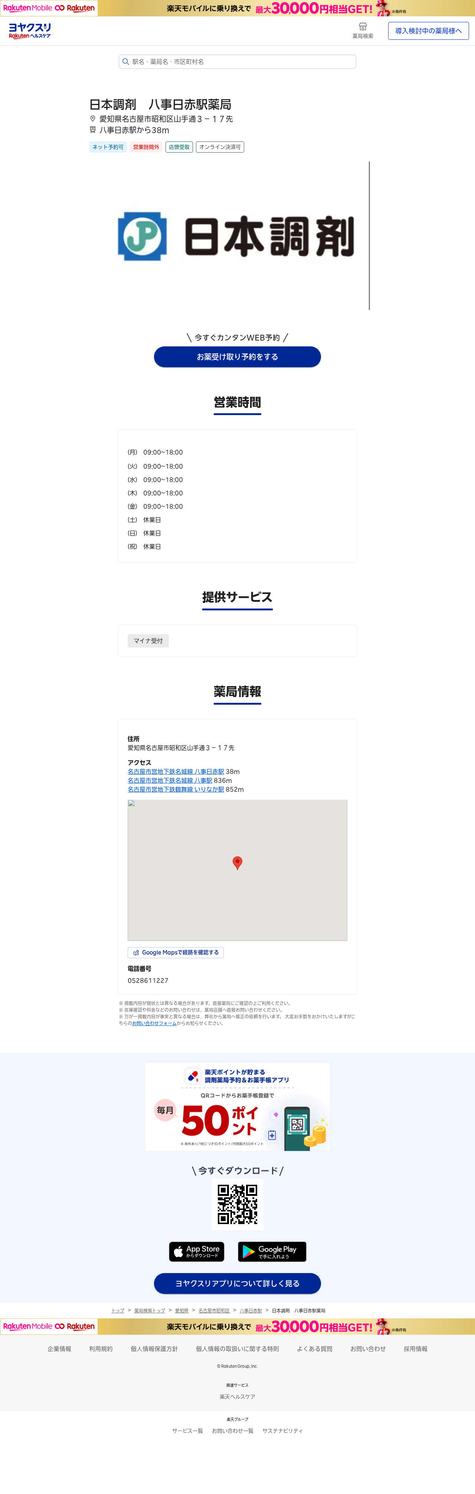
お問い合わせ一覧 (232, 1430)
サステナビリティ (282, 1430)
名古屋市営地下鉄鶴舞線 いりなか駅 (176, 789)
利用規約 (101, 1349)
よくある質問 (314, 1349)
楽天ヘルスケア (237, 1396)
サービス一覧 (187, 1430)
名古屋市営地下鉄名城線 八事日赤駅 (176, 771)
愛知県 (182, 1310)
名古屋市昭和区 (214, 1310)
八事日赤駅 (251, 1310)
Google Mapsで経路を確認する (180, 952)
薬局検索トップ (149, 1310)
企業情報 (59, 1349)
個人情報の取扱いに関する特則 (237, 1349)
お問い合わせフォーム (154, 1023)
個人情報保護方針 (154, 1349)
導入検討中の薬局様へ (428, 30)
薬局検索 (363, 36)
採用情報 (416, 1349)
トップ (117, 1310)
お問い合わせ (368, 1349)
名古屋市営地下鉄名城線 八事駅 (170, 780)
